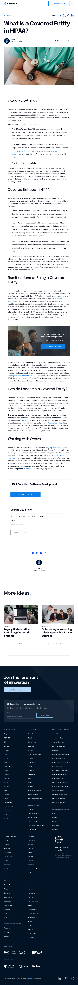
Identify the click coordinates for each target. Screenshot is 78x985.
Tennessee (31, 917)
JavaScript (7, 766)
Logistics (31, 770)
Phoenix (6, 877)
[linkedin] (72, 15)
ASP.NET (7, 738)
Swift (5, 815)
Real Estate (32, 774)
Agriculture (31, 734)
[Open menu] (72, 3)
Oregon (30, 905)
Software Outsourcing (59, 794)
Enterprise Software (34, 754)
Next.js (6, 782)
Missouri (31, 881)
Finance (30, 758)
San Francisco (8, 905)
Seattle (6, 913)
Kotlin (6, 770)
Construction (32, 742)
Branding (31, 809)
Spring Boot (8, 811)
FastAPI (6, 750)
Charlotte (55, 825)
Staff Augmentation (58, 798)
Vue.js (6, 823)
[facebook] (68, 15)
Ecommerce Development (60, 754)
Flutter (6, 758)
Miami (6, 860)
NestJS (6, 778)
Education (31, 746)
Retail (30, 778)
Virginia (30, 929)
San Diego (7, 901)
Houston (7, 848)
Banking (30, 738)
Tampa (6, 917)
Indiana (30, 856)
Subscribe (18, 532)
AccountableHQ (54, 423)
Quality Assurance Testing (60, 786)
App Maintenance (58, 734)
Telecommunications (34, 790)
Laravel (6, 774)
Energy (30, 750)
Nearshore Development (60, 782)
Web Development (58, 802)
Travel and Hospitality (35, 798)
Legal (30, 766)
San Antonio (8, 897)
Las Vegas (7, 852)
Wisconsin (31, 937)
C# (5, 742)
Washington (32, 933)
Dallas (6, 840)
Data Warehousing (58, 746)
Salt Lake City (8, 893)
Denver (6, 844)
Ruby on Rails (8, 807)
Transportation (33, 794)
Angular (6, 734)
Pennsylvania (32, 909)
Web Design (32, 829)
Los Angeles (8, 856)
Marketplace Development (61, 770)
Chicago (55, 829)
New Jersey (32, 893)
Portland (7, 885)
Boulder (54, 821)
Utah (29, 925)
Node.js (6, 786)
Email (8, 712)
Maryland (31, 865)
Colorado (31, 836)
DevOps (55, 750)
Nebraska (31, 885)
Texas (30, 921)
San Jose (7, 909)
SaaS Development (58, 790)
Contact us (28, 468)
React (6, 798)
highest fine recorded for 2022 (24, 375)
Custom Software (58, 742)
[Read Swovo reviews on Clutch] (9, 966)
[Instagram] (72, 978)
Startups (31, 786)
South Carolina (33, 913)
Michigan (31, 873)
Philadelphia (8, 873)
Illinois (30, 852)
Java (5, 762)
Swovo (24, 420)
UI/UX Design (32, 821)
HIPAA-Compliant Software (61, 762)
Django (6, 746)
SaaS (30, 782)
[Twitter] (65, 978)
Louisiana (31, 860)
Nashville (7, 865)
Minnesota (31, 877)
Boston (54, 817)
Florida (30, 844)
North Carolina (33, 901)
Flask (5, 754)
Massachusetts (33, 869)
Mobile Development (59, 774)
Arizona (6, 932)
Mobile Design (32, 817)
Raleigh (6, 889)
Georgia (31, 848)
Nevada (30, 889)
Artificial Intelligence (58, 738)
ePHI (24, 151)
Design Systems (33, 813)
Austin (54, 813)
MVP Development (58, 778)
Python (6, 794)
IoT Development (57, 766)
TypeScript (7, 819)
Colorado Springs (10, 836)
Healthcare (31, 762)
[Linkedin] (59, 978)
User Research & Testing (36, 825)
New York (7, 869)
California (7, 936)
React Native (8, 802)
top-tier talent (55, 447)
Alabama (7, 928)
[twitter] (64, 15)
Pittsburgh (7, 881)
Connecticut (32, 840)
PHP (5, 790)
